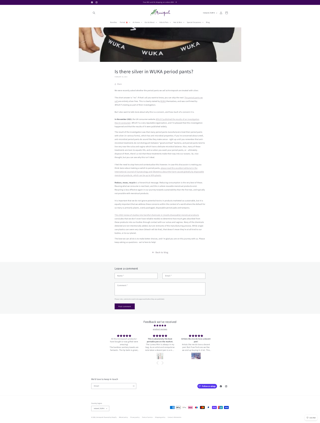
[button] (94, 13)
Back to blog (162, 252)
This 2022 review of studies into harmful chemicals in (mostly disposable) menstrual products (157, 215)
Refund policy (123, 417)
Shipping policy (160, 417)
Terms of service (147, 417)
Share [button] (119, 84)
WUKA (163, 101)
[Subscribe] (133, 386)
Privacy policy (135, 417)
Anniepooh (99, 417)
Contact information (174, 417)
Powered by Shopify (110, 417)
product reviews (160, 329)
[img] (160, 325)
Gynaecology (142, 171)
